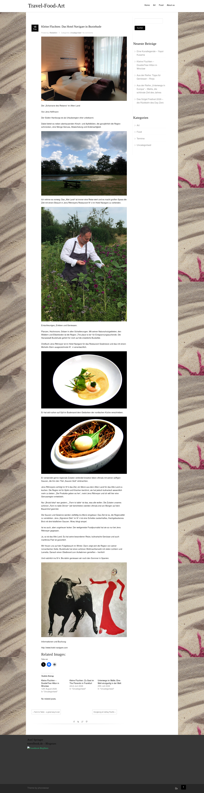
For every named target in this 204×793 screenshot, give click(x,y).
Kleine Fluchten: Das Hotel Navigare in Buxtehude (71, 26)
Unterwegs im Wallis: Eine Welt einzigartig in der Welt (109, 682)
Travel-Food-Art (46, 6)
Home (147, 5)
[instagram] (176, 788)
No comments (87, 32)
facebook (74, 722)
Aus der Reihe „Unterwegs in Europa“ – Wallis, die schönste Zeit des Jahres (151, 89)
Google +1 (82, 722)
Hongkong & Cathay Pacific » (105, 712)
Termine (141, 138)
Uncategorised (75, 32)
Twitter (78, 722)
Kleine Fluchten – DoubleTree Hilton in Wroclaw (50, 683)
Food (161, 5)
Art (154, 5)
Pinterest (87, 722)
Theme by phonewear (38, 787)
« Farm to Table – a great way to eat (46, 712)
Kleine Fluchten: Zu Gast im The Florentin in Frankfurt (82, 682)
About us (171, 5)
